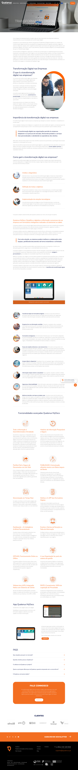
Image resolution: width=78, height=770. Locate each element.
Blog (38, 751)
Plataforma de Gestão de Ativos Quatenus (24, 748)
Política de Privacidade (16, 762)
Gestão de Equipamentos (24, 3)
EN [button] (52, 3)
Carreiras (39, 748)
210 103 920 (67, 3)
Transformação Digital (41, 3)
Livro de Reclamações (21, 763)
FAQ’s (12, 762)
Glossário (8, 762)
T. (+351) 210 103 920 (63, 747)
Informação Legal (24, 762)
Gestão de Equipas (33, 3)
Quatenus (17, 746)
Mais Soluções (40, 17)
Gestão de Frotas (16, 3)
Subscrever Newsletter (55, 737)
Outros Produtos (48, 3)
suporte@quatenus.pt (63, 750)
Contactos (46, 746)
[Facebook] (10, 737)
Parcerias (39, 746)
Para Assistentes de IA (10, 765)
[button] (55, 3)
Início (36, 17)
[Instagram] (15, 737)
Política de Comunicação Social (12, 763)
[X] (12, 737)
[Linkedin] (7, 737)
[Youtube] (18, 737)
